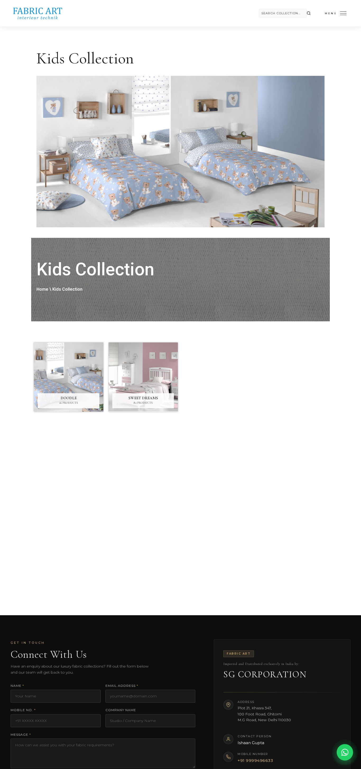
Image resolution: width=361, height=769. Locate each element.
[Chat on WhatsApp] (345, 753)
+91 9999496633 (255, 760)
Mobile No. (23, 710)
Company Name (120, 710)
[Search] (309, 13)
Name (17, 686)
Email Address (121, 686)
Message (21, 734)
